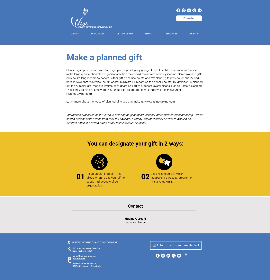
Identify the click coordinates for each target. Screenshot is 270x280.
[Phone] (69, 261)
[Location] (69, 249)
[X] (174, 256)
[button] (75, 33)
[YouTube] (200, 10)
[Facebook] (178, 10)
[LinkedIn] (189, 10)
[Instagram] (184, 10)
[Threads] (194, 10)
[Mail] (69, 258)
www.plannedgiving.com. (160, 101)
